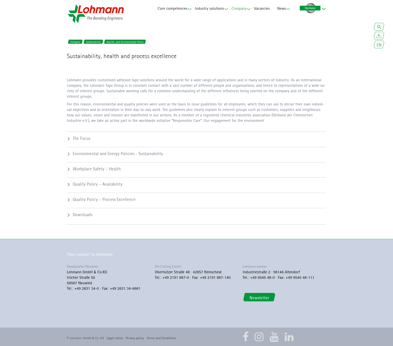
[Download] (379, 36)
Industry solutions (209, 8)
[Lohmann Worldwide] (310, 8)
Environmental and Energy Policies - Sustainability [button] (118, 153)
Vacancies (262, 8)
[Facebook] (246, 337)
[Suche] (379, 27)
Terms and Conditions (161, 338)
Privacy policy (135, 338)
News (281, 8)
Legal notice (115, 338)
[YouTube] (274, 337)
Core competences (172, 8)
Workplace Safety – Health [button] (97, 169)
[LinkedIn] (289, 337)
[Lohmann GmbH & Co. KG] (96, 13)
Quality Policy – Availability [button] (98, 184)
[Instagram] (259, 337)
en (379, 45)
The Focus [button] (81, 138)
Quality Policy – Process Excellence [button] (104, 199)
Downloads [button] (82, 214)
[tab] (196, 138)
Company (239, 8)
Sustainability (93, 42)
